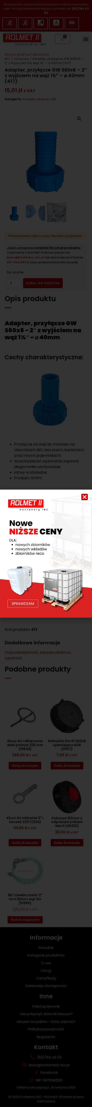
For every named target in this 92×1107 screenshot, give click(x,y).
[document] (46, 553)
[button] (84, 497)
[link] (46, 554)
